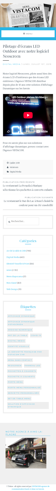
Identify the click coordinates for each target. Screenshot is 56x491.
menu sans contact (20, 360)
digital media (16, 341)
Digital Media (11, 64)
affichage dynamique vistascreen (21, 323)
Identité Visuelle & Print (18, 263)
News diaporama (15, 276)
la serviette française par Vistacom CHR (25, 353)
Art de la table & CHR (16, 251)
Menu (29, 34)
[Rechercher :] (23, 221)
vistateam (14, 167)
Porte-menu (15, 382)
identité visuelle (18, 346)
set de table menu (19, 399)
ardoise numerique (20, 330)
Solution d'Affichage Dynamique (21, 405)
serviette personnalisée (23, 393)
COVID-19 (36, 335)
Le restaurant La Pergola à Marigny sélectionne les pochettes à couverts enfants (27, 186)
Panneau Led (33, 366)
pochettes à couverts (22, 371)
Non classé (12, 283)
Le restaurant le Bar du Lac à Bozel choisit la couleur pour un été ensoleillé (28, 201)
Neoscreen (15, 366)
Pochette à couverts (21, 377)
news (9, 270)
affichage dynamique (21, 316)
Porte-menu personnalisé (24, 388)
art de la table (18, 335)
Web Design (12, 289)
